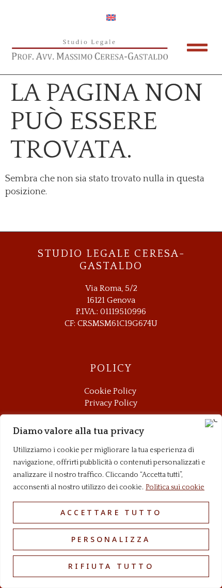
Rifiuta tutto (111, 566)
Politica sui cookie (175, 487)
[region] (111, 501)
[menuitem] (111, 17)
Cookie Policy (110, 391)
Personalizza (110, 539)
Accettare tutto (111, 512)
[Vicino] (211, 423)
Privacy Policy (111, 403)
